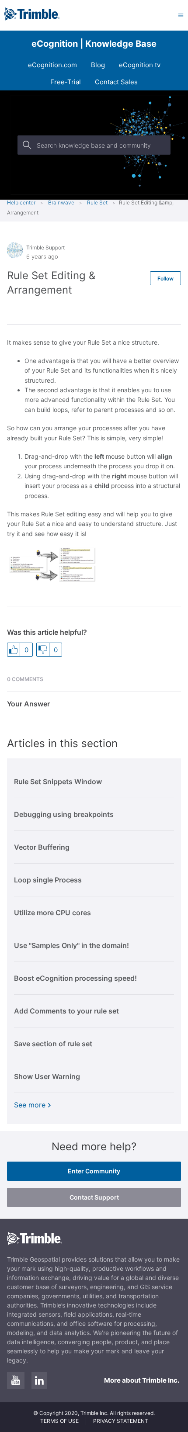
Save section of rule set (53, 1043)
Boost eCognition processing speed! (75, 978)
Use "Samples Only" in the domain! (71, 945)
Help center (21, 202)
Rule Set (97, 202)
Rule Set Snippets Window (58, 781)
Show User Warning (47, 1076)
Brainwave (61, 202)
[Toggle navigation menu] (181, 15)
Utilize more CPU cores (52, 912)
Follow (165, 278)
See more (29, 1104)
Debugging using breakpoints (64, 814)
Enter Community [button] (94, 1171)
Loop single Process (48, 879)
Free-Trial (65, 82)
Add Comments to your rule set (66, 1011)
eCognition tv (139, 65)
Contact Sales (116, 82)
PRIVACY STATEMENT (120, 1421)
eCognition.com (52, 65)
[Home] (31, 18)
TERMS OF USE (59, 1421)
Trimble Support (45, 247)
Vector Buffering (42, 847)
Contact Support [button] (94, 1197)
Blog (98, 65)
